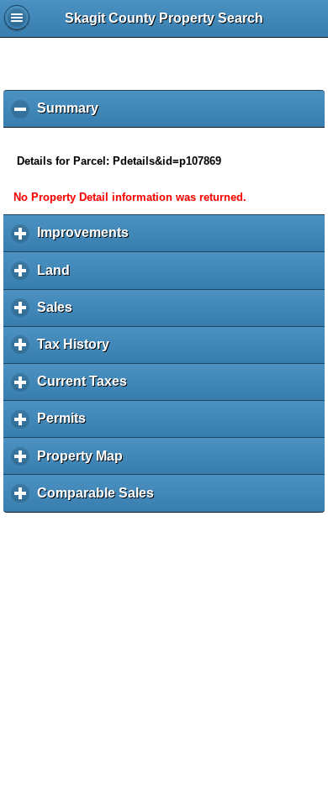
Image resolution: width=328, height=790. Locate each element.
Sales (59, 313)
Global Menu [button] (16, 17)
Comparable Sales (99, 499)
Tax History (77, 350)
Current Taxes (86, 387)
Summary (72, 114)
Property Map (84, 462)
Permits (65, 424)
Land (57, 276)
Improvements (87, 238)
